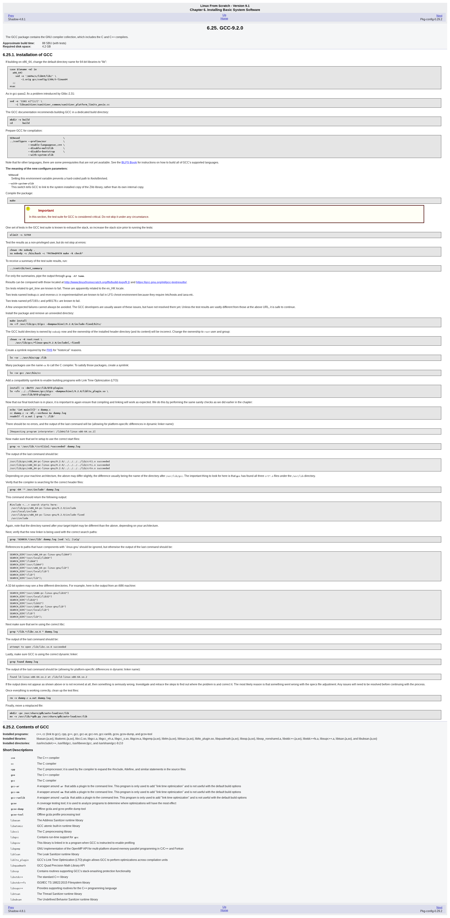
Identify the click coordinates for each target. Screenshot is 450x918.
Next (439, 15)
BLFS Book (129, 162)
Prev (11, 15)
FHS (49, 350)
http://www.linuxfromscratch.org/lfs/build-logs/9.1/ (97, 282)
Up (224, 15)
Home (224, 18)
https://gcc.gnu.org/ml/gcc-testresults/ (161, 282)
